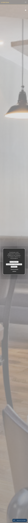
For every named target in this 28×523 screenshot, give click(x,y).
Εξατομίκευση (14, 266)
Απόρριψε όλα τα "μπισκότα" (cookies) (14, 264)
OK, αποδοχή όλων (14, 261)
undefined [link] (14, 271)
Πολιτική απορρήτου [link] (14, 269)
